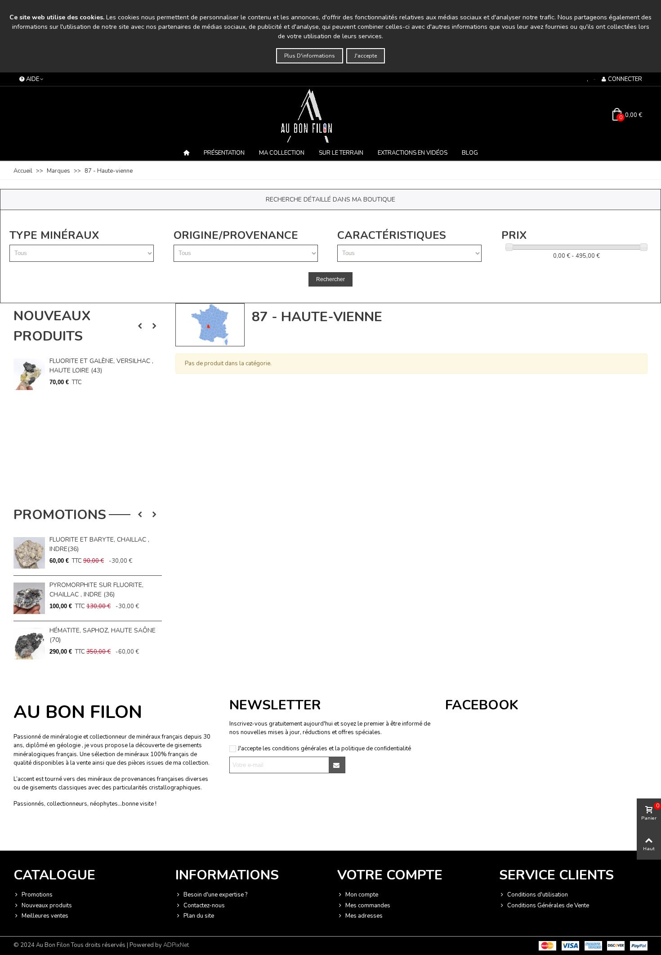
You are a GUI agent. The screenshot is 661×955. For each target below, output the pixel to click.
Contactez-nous (204, 905)
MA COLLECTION (281, 153)
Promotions (59, 515)
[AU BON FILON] (330, 116)
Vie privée (81, 832)
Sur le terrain (341, 153)
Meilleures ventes (45, 916)
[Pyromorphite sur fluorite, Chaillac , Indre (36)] (29, 598)
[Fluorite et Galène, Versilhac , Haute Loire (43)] (29, 374)
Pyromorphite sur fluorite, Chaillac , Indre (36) (96, 590)
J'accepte (365, 55)
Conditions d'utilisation (537, 895)
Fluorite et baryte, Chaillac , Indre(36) (99, 544)
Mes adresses (364, 916)
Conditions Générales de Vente (548, 905)
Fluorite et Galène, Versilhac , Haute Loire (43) (101, 366)
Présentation (224, 153)
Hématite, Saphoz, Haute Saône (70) (102, 635)
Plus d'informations (309, 55)
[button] (140, 326)
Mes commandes (367, 905)
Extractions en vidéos (412, 153)
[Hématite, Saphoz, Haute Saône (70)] (29, 644)
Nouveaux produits (51, 326)
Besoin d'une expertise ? (215, 895)
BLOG (470, 153)
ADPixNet (176, 945)
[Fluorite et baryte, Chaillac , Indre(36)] (29, 553)
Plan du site (198, 916)
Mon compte (361, 895)
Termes (104, 832)
